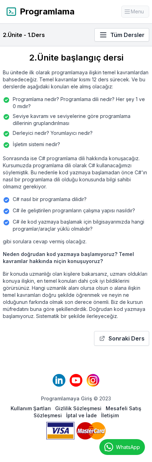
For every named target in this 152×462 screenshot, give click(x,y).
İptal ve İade (82, 415)
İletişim (110, 415)
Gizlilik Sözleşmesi (79, 408)
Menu (140, 13)
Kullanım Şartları (31, 408)
